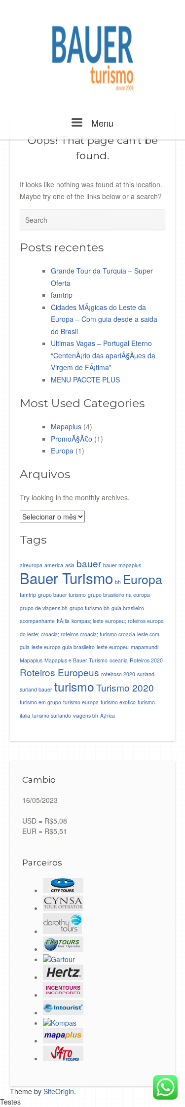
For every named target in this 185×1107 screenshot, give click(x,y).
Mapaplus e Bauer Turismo (76, 660)
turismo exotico (118, 702)
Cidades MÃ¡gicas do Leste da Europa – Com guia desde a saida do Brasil (104, 319)
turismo (74, 686)
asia (69, 565)
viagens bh (85, 715)
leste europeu (113, 647)
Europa (62, 450)
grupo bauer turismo (62, 594)
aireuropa (31, 565)
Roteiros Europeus (59, 672)
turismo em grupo (40, 702)
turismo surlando (51, 715)
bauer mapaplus (122, 565)
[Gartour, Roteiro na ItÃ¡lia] (59, 959)
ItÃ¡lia (63, 620)
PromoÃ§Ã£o (71, 439)
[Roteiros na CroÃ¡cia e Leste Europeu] (59, 1023)
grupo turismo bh (90, 608)
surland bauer (36, 689)
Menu (101, 122)
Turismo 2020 (125, 687)
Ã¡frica (107, 715)
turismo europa (81, 702)
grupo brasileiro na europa (119, 594)
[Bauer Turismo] (92, 58)
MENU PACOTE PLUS (85, 379)
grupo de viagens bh (44, 608)
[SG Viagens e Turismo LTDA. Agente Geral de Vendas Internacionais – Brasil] (63, 977)
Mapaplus (66, 426)
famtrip (62, 295)
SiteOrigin (58, 1091)
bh (118, 582)
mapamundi (144, 647)
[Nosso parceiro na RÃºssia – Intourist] (63, 1012)
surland (145, 674)
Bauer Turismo (66, 577)
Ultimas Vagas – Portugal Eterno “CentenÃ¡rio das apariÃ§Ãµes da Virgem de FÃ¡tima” (103, 355)
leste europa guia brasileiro (63, 647)
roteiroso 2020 (118, 674)
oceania (119, 660)
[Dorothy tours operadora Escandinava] (62, 931)
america (53, 565)
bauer (88, 563)
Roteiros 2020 (146, 660)
